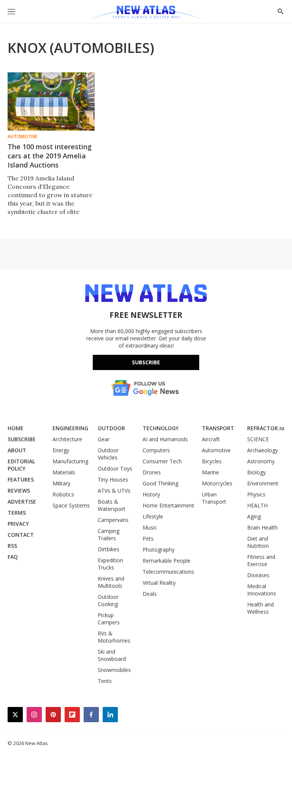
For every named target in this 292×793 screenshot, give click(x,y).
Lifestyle (153, 516)
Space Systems (71, 505)
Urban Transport (214, 498)
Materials (63, 472)
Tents (105, 681)
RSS (12, 545)
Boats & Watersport (111, 505)
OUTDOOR (111, 428)
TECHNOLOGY (161, 428)
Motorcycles (217, 483)
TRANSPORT (218, 428)
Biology (256, 472)
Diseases (258, 575)
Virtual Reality (159, 582)
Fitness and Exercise (261, 560)
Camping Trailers (108, 534)
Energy (60, 450)
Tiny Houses (113, 479)
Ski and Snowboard (112, 655)
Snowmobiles (114, 669)
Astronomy (261, 461)
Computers (156, 450)
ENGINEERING (70, 428)
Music (150, 527)
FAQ (13, 556)
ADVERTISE (22, 501)
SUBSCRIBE (22, 439)
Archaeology (262, 450)
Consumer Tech (162, 461)
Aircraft (211, 439)
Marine (210, 472)
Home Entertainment (168, 505)
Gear (104, 439)
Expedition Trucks (110, 564)
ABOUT (17, 450)
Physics (256, 494)
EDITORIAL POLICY (21, 465)
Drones (152, 472)
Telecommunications (168, 571)
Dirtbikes (108, 549)
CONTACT (21, 534)
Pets (148, 538)
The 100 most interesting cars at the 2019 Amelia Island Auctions (50, 155)
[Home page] (145, 13)
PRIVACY (18, 523)
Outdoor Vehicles (108, 454)
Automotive (22, 136)
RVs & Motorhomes (114, 637)
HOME (16, 428)
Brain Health (262, 527)
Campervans (113, 519)
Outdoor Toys (115, 468)
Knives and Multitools (111, 582)
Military (61, 483)
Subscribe (146, 362)
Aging (254, 516)
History (151, 494)
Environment (262, 483)
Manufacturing (70, 461)
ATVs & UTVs (114, 490)
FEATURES (21, 479)
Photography (159, 549)
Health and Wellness (260, 608)
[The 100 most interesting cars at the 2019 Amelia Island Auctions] (51, 101)
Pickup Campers (109, 618)
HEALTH (257, 505)
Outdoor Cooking (108, 600)
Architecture (67, 439)
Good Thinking (160, 483)
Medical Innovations (261, 589)
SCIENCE (258, 439)
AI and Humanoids (165, 439)
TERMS (17, 512)
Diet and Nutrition (258, 542)
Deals (150, 593)
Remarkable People (166, 560)
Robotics (63, 494)
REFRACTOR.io (265, 428)
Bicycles (212, 461)
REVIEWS (19, 490)
